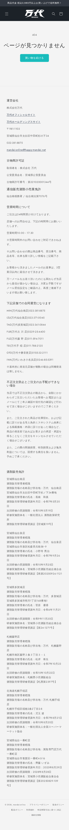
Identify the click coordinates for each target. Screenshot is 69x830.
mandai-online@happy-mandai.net (26, 150)
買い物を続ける (34, 58)
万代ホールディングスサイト (24, 122)
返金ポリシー (58, 804)
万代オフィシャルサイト (21, 115)
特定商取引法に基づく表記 (49, 809)
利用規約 (30, 809)
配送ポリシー (17, 809)
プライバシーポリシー (39, 804)
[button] (6, 14)
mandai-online (19, 804)
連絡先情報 (36, 815)
